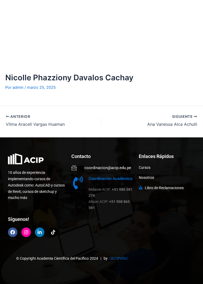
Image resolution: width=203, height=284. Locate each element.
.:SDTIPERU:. (118, 258)
